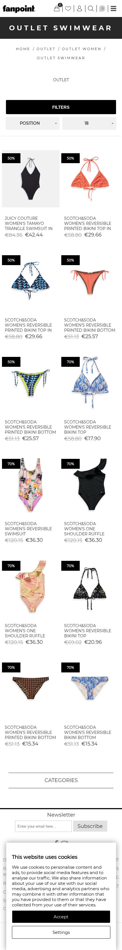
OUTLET (46, 49)
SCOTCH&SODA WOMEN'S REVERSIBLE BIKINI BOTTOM (87, 732)
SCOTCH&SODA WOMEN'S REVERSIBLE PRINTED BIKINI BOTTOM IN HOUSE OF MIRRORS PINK (89, 330)
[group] (30, 179)
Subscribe (90, 826)
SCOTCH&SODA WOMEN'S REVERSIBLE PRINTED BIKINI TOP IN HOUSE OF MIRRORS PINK (87, 228)
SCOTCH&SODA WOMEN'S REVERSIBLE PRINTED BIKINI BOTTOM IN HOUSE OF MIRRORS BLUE (30, 432)
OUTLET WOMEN (82, 49)
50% (11, 158)
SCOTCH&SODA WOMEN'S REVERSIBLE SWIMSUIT (28, 528)
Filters (61, 107)
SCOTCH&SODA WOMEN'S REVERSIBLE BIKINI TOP (87, 427)
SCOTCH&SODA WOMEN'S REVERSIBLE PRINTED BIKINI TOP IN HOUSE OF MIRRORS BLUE (28, 330)
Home (23, 49)
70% (70, 362)
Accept (61, 916)
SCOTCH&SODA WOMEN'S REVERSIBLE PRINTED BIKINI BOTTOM (30, 732)
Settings (61, 932)
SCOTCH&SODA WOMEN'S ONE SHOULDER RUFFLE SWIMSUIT (84, 531)
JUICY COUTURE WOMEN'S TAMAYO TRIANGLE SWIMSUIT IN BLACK (28, 226)
